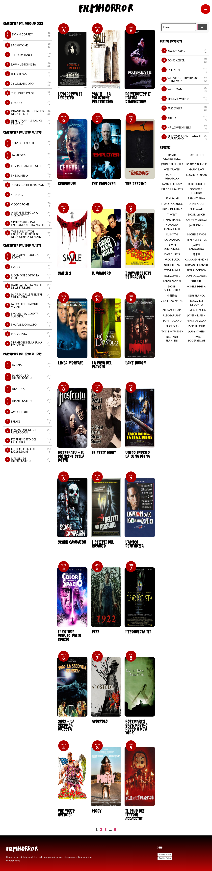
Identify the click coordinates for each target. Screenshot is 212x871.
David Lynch (196, 214)
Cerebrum (67, 183)
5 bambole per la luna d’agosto (26, 344)
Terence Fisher (196, 239)
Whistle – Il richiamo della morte (182, 80)
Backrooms (19, 45)
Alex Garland (172, 315)
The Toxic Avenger (66, 812)
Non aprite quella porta (25, 256)
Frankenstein (22, 401)
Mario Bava (196, 169)
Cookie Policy (165, 858)
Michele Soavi (196, 234)
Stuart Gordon (172, 203)
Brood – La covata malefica (24, 315)
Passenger (174, 108)
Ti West (172, 214)
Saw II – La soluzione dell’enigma (102, 97)
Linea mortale (70, 362)
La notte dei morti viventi (24, 305)
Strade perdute (23, 143)
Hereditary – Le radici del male (26, 122)
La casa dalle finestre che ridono (26, 296)
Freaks (16, 421)
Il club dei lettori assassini (135, 814)
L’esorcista (19, 334)
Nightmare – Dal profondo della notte (28, 224)
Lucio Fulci (196, 155)
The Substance (21, 55)
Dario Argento (196, 164)
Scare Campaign (72, 542)
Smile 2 (64, 273)
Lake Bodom (135, 362)
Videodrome (20, 204)
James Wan (196, 225)
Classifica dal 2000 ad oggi (23, 23)
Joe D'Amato (172, 239)
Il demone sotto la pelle (25, 277)
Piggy (96, 811)
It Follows (19, 74)
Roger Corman (196, 174)
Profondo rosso (24, 324)
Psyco (15, 267)
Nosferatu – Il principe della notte (71, 456)
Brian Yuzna (196, 198)
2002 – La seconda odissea (66, 725)
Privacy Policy (165, 854)
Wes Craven (172, 169)
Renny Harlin (172, 219)
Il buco (16, 103)
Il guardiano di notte (27, 166)
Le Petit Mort (104, 452)
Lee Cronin (172, 326)
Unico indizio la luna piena (137, 454)
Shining (17, 194)
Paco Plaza (172, 259)
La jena (17, 364)
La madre (174, 70)
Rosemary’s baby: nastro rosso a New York (136, 727)
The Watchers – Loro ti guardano (184, 137)
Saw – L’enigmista (23, 64)
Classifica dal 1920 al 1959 (22, 354)
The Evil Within (178, 98)
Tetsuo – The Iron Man (27, 185)
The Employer (104, 183)
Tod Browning (172, 331)
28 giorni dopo (22, 83)
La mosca (19, 155)
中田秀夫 (172, 295)
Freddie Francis (172, 189)
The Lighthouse (22, 93)
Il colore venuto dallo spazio (69, 635)
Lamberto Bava (172, 184)
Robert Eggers (196, 286)
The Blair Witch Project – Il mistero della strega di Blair (26, 234)
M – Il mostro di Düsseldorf (23, 450)
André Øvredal (196, 219)
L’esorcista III (138, 631)
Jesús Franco (196, 295)
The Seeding (136, 183)
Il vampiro (101, 273)
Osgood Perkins (196, 259)
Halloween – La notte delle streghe (27, 286)
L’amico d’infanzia (134, 544)
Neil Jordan (172, 265)
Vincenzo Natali (172, 300)
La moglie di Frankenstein (22, 377)
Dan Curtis (172, 254)
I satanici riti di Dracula (138, 275)
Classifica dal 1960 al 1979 (22, 245)
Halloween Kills (179, 127)
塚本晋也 (196, 281)
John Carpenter (172, 164)
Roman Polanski (196, 265)
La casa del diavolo (102, 364)
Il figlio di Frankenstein (21, 460)
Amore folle (20, 412)
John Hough (196, 203)
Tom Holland (172, 320)
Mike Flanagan (196, 320)
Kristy (172, 118)
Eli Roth (172, 234)
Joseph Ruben (196, 315)
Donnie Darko (22, 34)
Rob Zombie (172, 275)
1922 (95, 631)
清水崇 (196, 254)
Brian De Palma (172, 209)
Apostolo (100, 721)
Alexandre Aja (172, 310)
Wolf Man (174, 89)
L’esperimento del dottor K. (23, 441)
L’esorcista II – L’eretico (71, 95)
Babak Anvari (172, 281)
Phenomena (19, 175)
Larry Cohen (196, 331)
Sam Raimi (172, 198)
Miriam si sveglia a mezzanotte (24, 214)
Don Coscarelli (196, 275)
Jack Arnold (196, 326)
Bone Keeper (176, 60)
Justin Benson (196, 310)
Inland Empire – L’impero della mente (28, 112)
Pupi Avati (196, 209)
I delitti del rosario (103, 544)
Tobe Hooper (196, 184)
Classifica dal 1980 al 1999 (22, 132)
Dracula (18, 389)
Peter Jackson (196, 270)
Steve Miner (172, 270)
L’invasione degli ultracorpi (23, 431)
